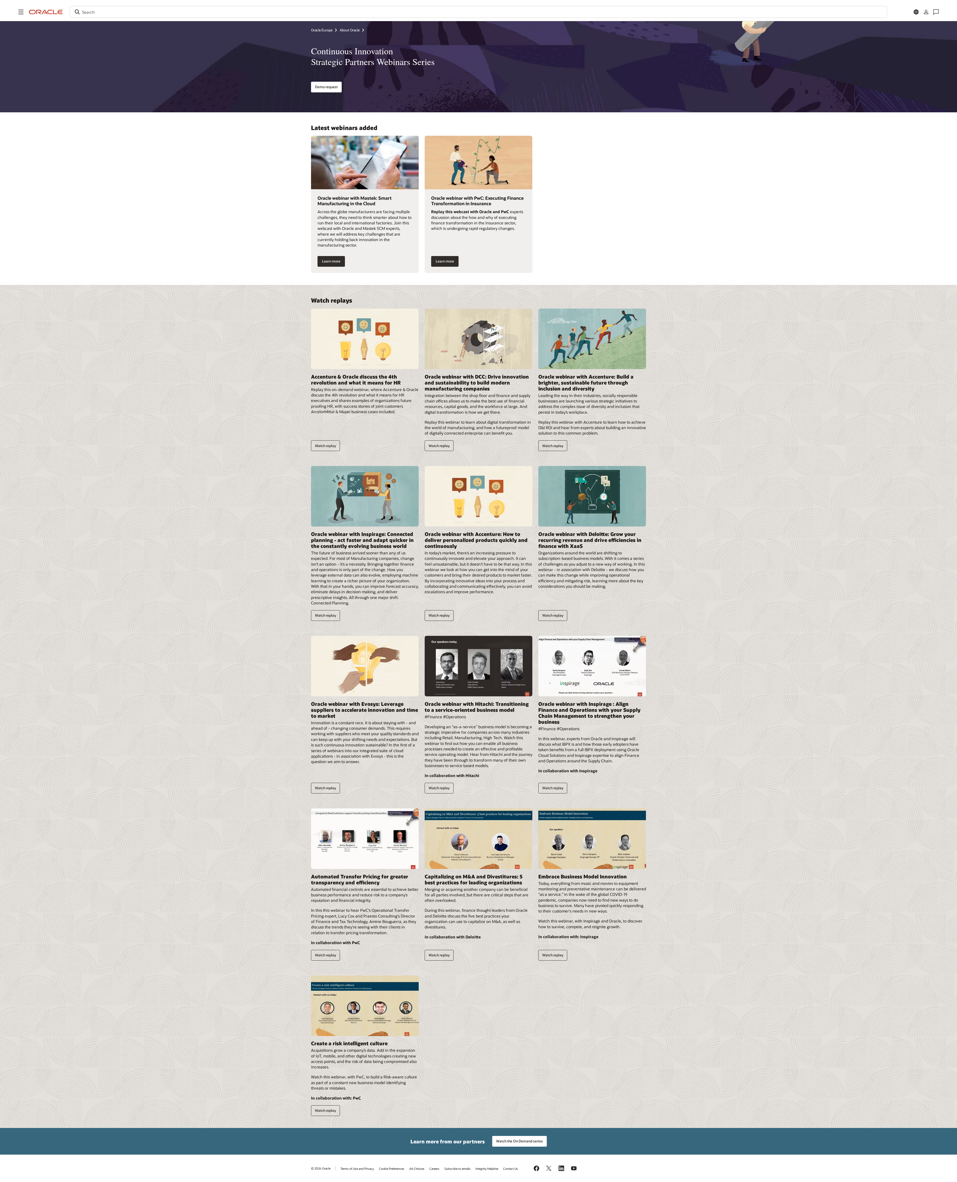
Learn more (331, 261)
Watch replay (325, 445)
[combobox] (478, 12)
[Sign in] (926, 12)
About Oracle (350, 30)
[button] (21, 12)
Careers (434, 1169)
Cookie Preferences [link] (391, 1169)
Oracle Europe (321, 30)
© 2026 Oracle (320, 1168)
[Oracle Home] (46, 12)
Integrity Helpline (487, 1169)
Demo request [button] (326, 86)
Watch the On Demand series (519, 1141)
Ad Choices (416, 1169)
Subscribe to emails (457, 1169)
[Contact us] (936, 12)
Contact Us (510, 1169)
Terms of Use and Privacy (357, 1169)
